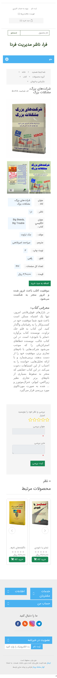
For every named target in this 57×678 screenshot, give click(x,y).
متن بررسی (39, 443)
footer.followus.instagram (32, 623)
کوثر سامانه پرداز (38, 667)
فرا (31, 212)
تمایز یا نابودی (41, 547)
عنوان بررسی (39, 426)
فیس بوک (18, 623)
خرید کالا (18, 559)
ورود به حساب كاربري (20, 8)
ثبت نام (34, 8)
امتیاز (42, 415)
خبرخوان (25, 623)
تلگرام (39, 623)
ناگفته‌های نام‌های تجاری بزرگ (17, 547)
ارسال (49, 663)
